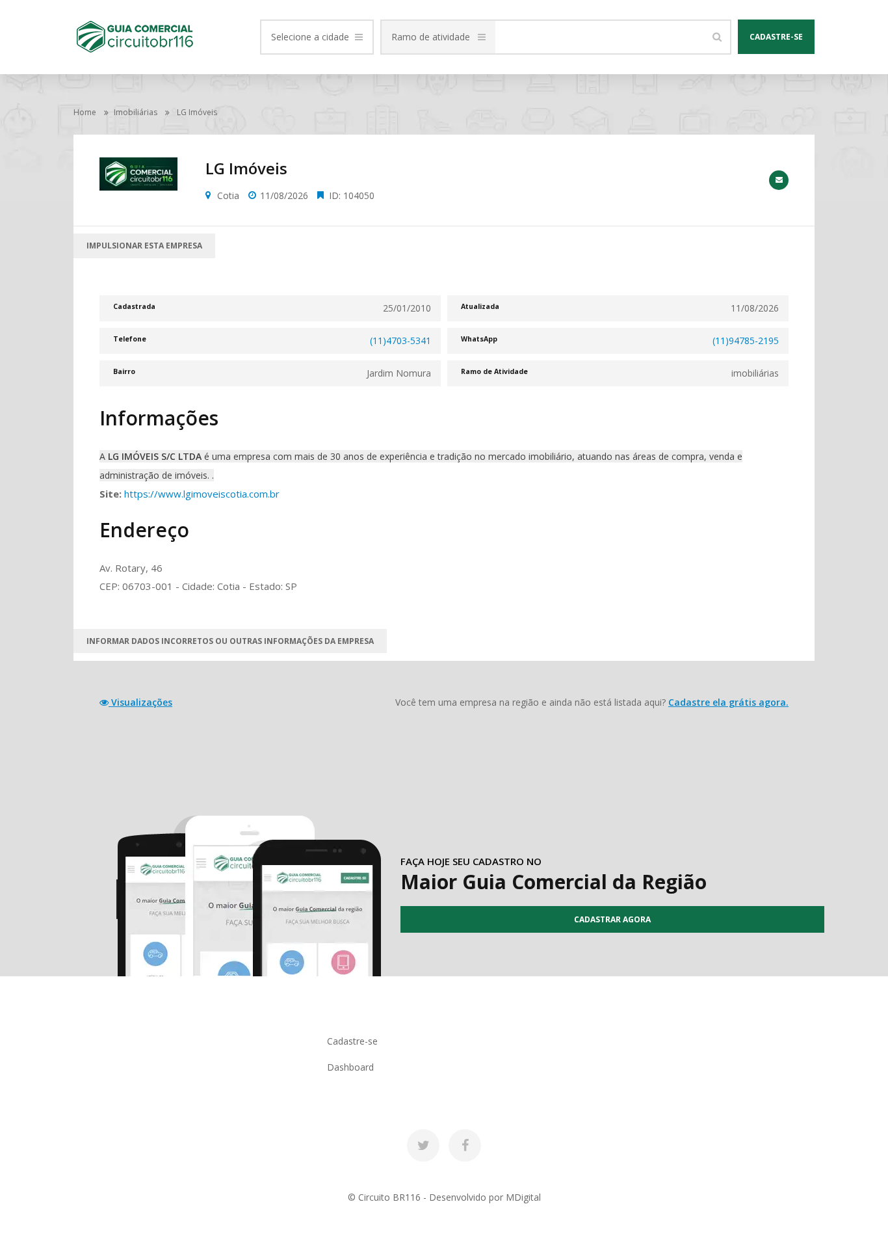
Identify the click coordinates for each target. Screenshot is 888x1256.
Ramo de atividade (430, 37)
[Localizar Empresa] (717, 37)
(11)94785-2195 (745, 340)
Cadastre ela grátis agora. (728, 702)
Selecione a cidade (310, 37)
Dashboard (350, 1067)
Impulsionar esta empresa (144, 245)
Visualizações (140, 702)
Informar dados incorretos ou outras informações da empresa (230, 641)
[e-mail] (779, 180)
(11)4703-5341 (400, 340)
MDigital (523, 1197)
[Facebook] (465, 1145)
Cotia (228, 195)
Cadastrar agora (612, 919)
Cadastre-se (776, 36)
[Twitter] (423, 1145)
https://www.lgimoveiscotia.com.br (202, 493)
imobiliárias (135, 112)
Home (84, 112)
